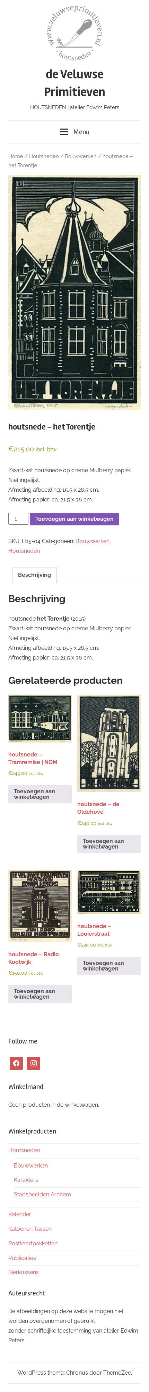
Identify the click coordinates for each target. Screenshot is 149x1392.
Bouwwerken (81, 156)
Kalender (19, 1214)
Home (15, 156)
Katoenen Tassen (30, 1229)
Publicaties (22, 1258)
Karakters (26, 1180)
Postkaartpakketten (33, 1243)
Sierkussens (23, 1272)
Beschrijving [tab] (34, 575)
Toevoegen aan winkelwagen (74, 519)
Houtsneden (44, 156)
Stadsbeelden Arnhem (42, 1194)
